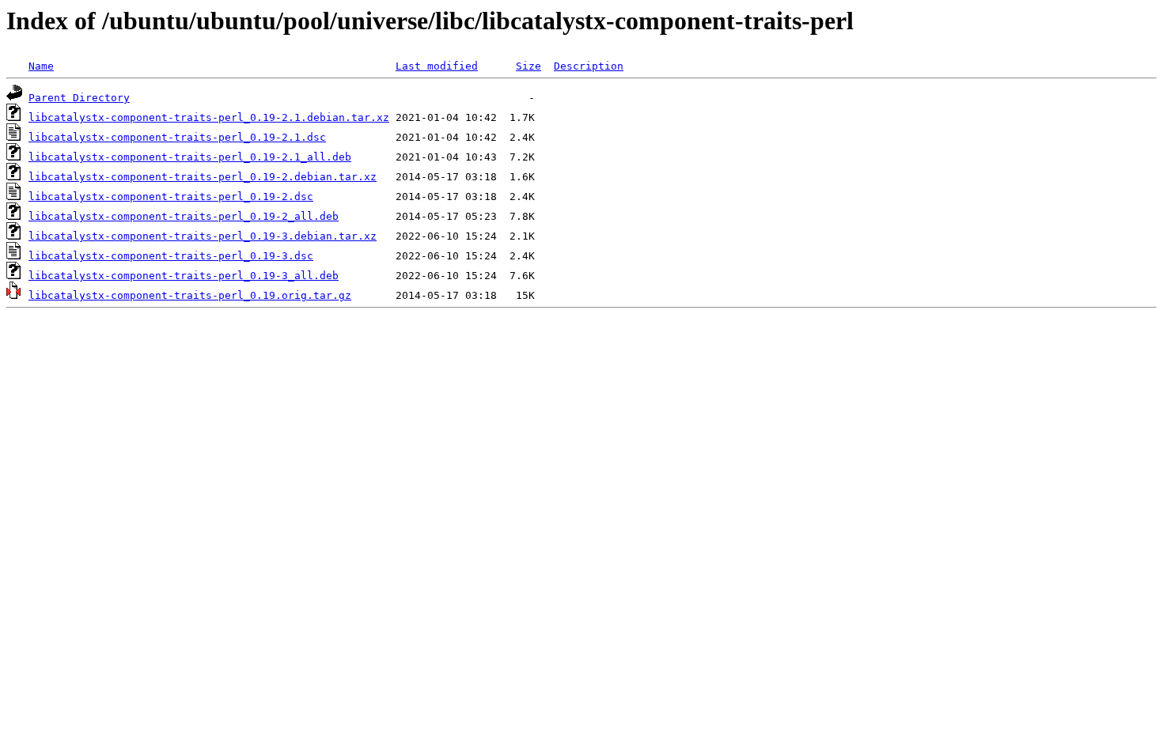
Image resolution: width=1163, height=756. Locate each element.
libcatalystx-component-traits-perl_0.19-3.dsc (170, 256)
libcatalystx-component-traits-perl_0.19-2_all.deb (183, 216)
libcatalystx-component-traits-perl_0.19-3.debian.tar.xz (202, 236)
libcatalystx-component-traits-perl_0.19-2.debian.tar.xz (202, 177)
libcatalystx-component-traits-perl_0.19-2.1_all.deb (189, 157)
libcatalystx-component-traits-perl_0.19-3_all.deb (183, 276)
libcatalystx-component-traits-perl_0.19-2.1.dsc (177, 137)
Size (528, 66)
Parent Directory (79, 98)
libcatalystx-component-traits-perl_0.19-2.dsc (170, 196)
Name (41, 66)
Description (588, 66)
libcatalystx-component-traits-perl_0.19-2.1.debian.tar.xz (208, 117)
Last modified (437, 66)
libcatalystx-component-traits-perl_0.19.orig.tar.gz (189, 295)
